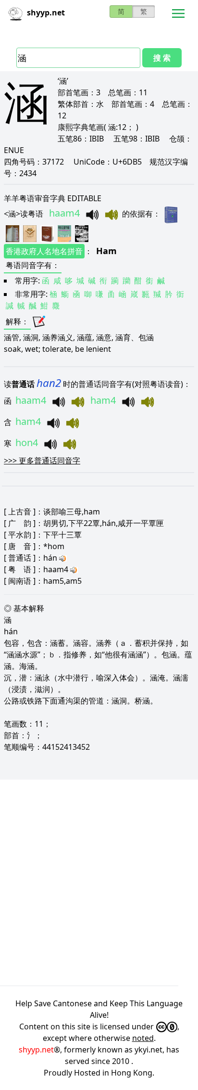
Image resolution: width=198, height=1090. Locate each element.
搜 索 (162, 57)
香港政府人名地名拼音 (44, 251)
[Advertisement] (99, 882)
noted (143, 1038)
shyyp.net (36, 1049)
